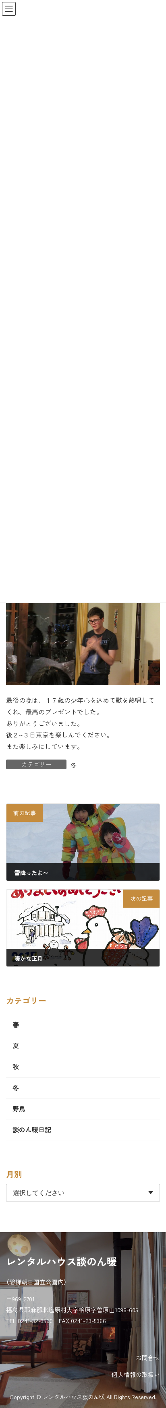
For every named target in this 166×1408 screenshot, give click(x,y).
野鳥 (18, 1108)
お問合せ (148, 1357)
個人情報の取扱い (136, 1374)
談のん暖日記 (31, 1129)
